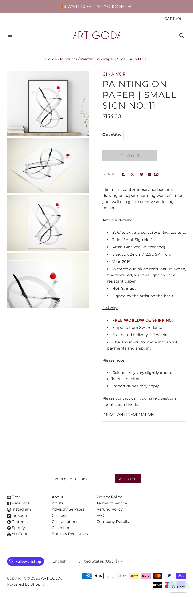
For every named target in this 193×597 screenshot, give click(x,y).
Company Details (112, 521)
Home (51, 59)
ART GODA (51, 578)
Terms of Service (111, 503)
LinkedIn (19, 515)
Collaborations (65, 521)
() (172, 19)
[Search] (181, 35)
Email (16, 497)
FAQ (136, 342)
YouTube (19, 534)
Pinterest (20, 521)
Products (68, 59)
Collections (62, 527)
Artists (58, 503)
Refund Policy (109, 509)
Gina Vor (114, 74)
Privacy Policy (109, 497)
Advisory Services (68, 509)
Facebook (20, 503)
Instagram (21, 509)
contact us (126, 398)
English (59, 561)
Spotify (18, 527)
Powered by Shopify (26, 584)
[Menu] (10, 35)
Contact (59, 515)
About (58, 497)
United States (98, 561)
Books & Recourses (70, 534)
